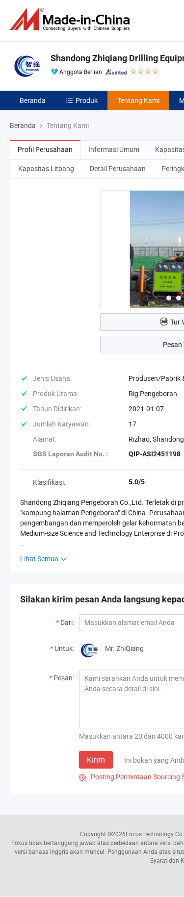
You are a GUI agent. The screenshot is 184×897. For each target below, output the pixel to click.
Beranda (33, 100)
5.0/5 (137, 482)
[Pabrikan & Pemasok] (71, 19)
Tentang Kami (138, 100)
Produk (87, 100)
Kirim (96, 759)
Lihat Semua (40, 558)
